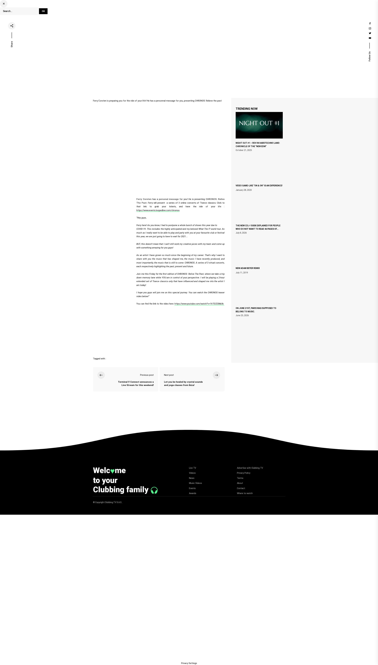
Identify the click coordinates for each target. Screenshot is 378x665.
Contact (241, 488)
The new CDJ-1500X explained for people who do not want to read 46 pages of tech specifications (258, 228)
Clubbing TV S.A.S (113, 502)
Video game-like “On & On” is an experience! (259, 185)
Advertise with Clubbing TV (250, 468)
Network (237, 9)
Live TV (171, 9)
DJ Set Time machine (150, 9)
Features (209, 9)
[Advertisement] (159, 330)
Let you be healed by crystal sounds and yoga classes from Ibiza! (183, 384)
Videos (184, 9)
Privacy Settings (189, 663)
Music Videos (195, 483)
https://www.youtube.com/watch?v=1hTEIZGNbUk (199, 303)
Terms (240, 478)
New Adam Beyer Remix (248, 268)
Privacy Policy (243, 473)
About (240, 483)
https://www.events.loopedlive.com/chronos (158, 210)
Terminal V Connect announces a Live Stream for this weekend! (136, 384)
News (196, 9)
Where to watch (245, 493)
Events (223, 9)
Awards (192, 493)
